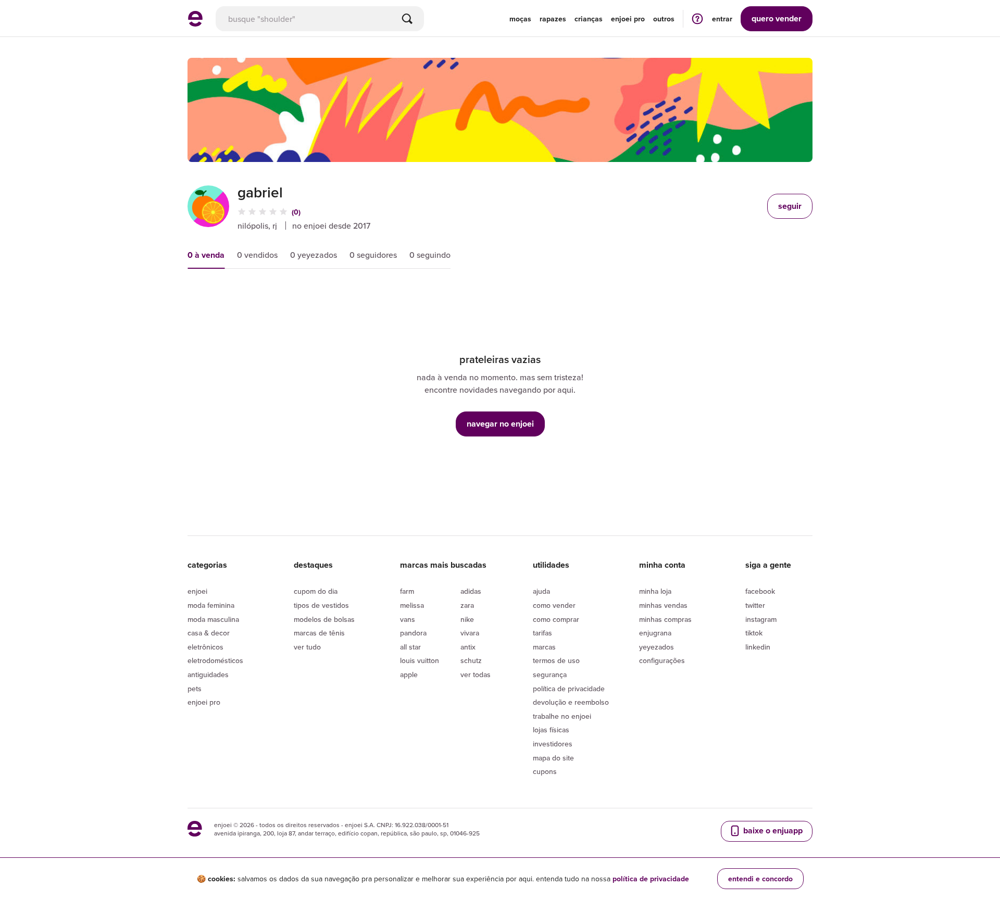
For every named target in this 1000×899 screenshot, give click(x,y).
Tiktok (753, 633)
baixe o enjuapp (772, 830)
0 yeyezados (313, 254)
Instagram (761, 619)
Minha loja (655, 591)
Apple (409, 674)
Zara (467, 605)
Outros (663, 19)
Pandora (413, 633)
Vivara (469, 633)
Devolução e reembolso (571, 702)
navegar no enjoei (500, 424)
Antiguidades (208, 674)
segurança (550, 674)
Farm (407, 591)
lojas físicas (551, 730)
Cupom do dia (316, 591)
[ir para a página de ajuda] (697, 18)
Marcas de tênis (319, 633)
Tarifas (542, 633)
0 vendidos (257, 254)
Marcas (544, 647)
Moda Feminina (211, 605)
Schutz (471, 660)
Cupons (545, 771)
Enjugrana (655, 633)
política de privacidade (650, 878)
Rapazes (553, 19)
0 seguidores (373, 254)
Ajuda (541, 591)
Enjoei (197, 591)
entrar (722, 19)
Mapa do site (553, 758)
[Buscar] (407, 19)
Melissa (412, 605)
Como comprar (556, 619)
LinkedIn (757, 647)
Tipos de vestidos (321, 605)
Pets (195, 688)
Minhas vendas (663, 605)
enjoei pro (628, 19)
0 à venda (206, 255)
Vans (407, 619)
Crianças (588, 19)
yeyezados (656, 647)
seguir (790, 206)
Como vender (554, 605)
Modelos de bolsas (324, 619)
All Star (410, 647)
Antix (468, 647)
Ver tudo (307, 647)
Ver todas (475, 674)
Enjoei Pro (204, 702)
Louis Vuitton (419, 660)
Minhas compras (665, 619)
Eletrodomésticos (215, 660)
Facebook (760, 591)
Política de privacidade (569, 688)
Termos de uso (556, 660)
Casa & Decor (209, 633)
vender (777, 18)
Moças (520, 19)
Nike (467, 619)
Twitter (755, 605)
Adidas (470, 591)
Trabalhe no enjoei (562, 716)
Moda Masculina (213, 619)
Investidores (552, 744)
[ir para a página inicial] (195, 23)
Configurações (662, 660)
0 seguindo (430, 254)
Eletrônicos (205, 647)
